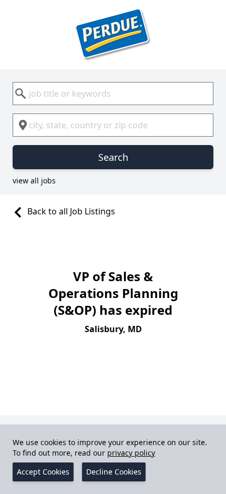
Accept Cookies (43, 472)
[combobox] (113, 93)
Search (113, 157)
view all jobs (34, 181)
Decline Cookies (113, 472)
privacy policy (131, 453)
